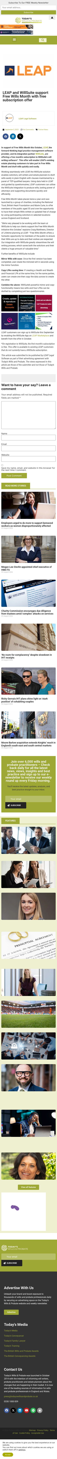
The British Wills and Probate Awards (21, 1351)
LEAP (45, 147)
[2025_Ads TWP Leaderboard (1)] (16, 28)
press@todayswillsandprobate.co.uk (21, 1396)
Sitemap (32, 1430)
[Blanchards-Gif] (26, 310)
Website (5, 455)
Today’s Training (11, 1346)
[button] (14, 39)
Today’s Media (10, 1330)
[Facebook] (6, 1410)
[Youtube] (26, 1410)
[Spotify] (33, 1410)
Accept (7, 1455)
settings (21, 1450)
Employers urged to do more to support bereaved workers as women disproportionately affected (27, 524)
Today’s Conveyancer (14, 1336)
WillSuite (40, 154)
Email (4, 444)
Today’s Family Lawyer (14, 1341)
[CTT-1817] (23, 1230)
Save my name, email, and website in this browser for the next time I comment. (28, 469)
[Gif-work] (44, 310)
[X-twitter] (13, 1410)
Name (4, 433)
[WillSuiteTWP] (44, 328)
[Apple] (39, 1410)
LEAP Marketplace (40, 335)
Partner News (43, 130)
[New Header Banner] (16, 33)
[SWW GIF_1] (26, 328)
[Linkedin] (20, 1410)
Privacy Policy (42, 1430)
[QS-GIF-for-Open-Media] (9, 328)
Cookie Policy (24, 1433)
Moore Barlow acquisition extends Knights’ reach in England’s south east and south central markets (28, 744)
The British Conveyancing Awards (19, 1356)
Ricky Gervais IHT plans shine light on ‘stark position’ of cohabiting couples (24, 700)
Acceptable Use (37, 1433)
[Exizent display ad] (9, 310)
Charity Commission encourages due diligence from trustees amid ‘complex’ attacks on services (27, 612)
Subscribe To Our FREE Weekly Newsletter (28, 2)
